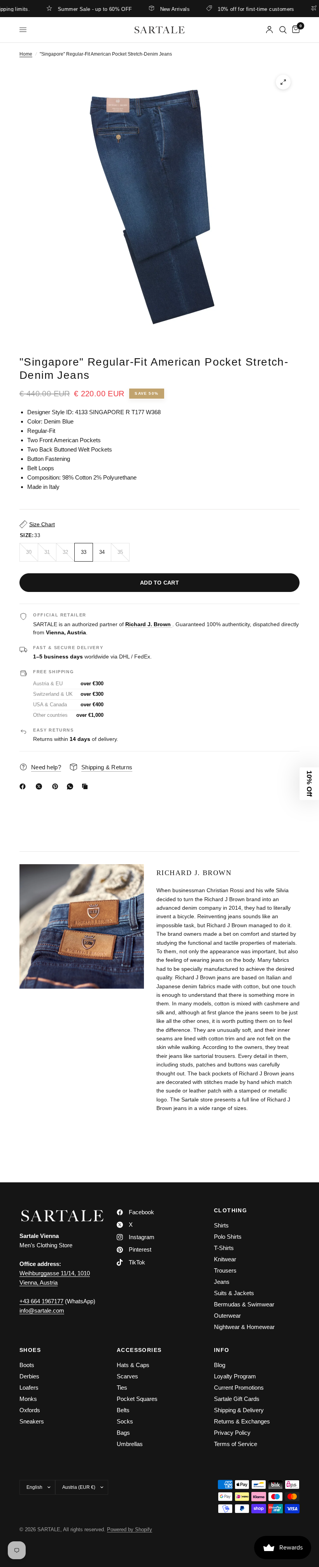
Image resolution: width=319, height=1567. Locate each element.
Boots (26, 1365)
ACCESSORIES (139, 1350)
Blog (219, 1365)
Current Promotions (239, 1387)
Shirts (221, 1225)
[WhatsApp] (71, 786)
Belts (123, 1410)
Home (25, 54)
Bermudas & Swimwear (244, 1304)
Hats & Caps (133, 1365)
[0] (294, 29)
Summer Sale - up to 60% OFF (78, 9)
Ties (122, 1387)
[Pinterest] (56, 786)
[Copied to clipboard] (86, 786)
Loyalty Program (235, 1376)
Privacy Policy (232, 1432)
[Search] (283, 29)
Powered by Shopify (129, 1529)
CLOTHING (230, 1210)
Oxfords (29, 1410)
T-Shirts (224, 1248)
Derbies (29, 1376)
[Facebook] (24, 786)
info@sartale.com (41, 1310)
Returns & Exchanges (242, 1421)
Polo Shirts (228, 1236)
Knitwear (225, 1259)
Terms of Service (235, 1444)
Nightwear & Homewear (244, 1327)
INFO (222, 1350)
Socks (125, 1421)
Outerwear (227, 1315)
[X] (40, 786)
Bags (123, 1432)
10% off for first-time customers (239, 9)
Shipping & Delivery (239, 1410)
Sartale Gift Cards (236, 1398)
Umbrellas (130, 1444)
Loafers (29, 1387)
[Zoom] (283, 82)
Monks (28, 1398)
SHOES (30, 1350)
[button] (309, 783)
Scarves (127, 1376)
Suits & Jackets (234, 1293)
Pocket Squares (137, 1398)
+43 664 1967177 (41, 1301)
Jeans (222, 1281)
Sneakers (31, 1421)
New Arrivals (158, 9)
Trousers (225, 1270)
